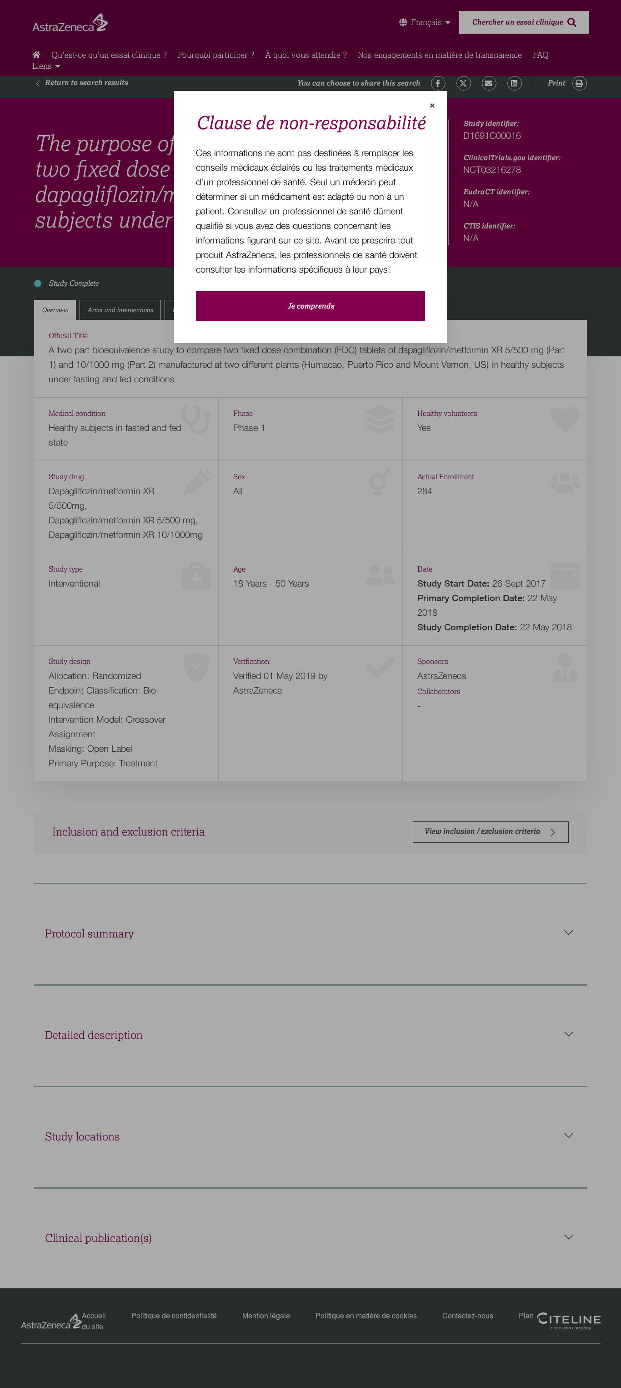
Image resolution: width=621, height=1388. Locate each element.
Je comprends (310, 306)
